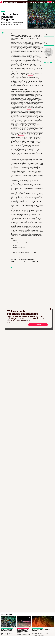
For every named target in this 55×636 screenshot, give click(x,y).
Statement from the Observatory (23, 634)
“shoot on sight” (21, 134)
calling (18, 152)
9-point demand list (31, 213)
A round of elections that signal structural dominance (41, 630)
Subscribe (38, 324)
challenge (27, 229)
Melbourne (13, 205)
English (46, 34)
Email (8, 322)
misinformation (32, 153)
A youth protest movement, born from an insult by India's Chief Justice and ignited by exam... (8, 633)
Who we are (33, 2)
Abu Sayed (22, 127)
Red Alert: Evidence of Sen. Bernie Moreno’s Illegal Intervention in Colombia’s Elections (23, 631)
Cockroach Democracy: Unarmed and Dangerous (6, 630)
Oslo (18, 205)
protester (29, 109)
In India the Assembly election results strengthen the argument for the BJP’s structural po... (42, 632)
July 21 (19, 221)
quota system (30, 74)
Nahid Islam (31, 223)
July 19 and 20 (25, 211)
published (35, 146)
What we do (26, 2)
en (44, 2)
